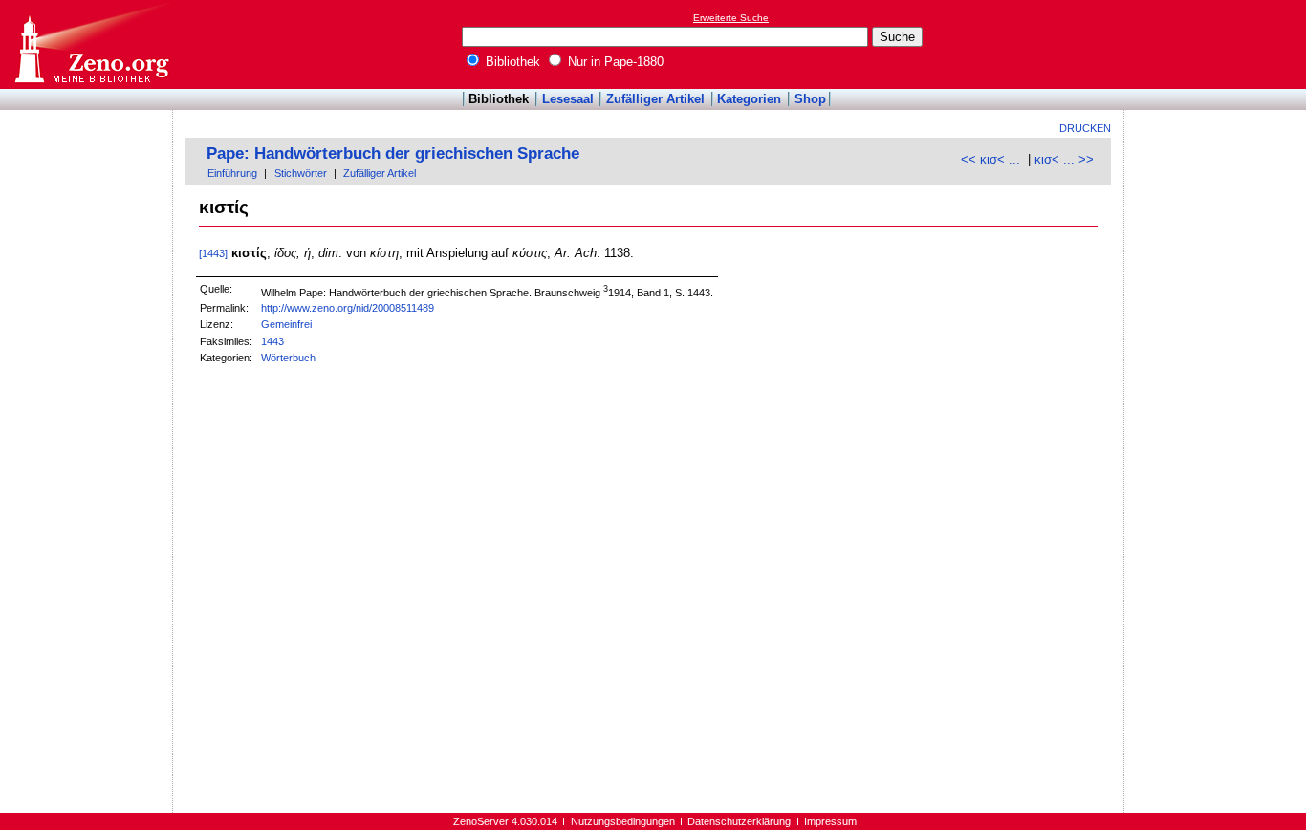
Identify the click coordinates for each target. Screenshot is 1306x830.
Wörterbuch (288, 357)
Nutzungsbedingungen (623, 821)
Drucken (1085, 128)
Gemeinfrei (286, 324)
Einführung (232, 173)
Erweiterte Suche (731, 17)
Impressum (830, 821)
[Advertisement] (1218, 44)
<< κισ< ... (990, 159)
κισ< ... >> (1064, 159)
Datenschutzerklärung (739, 821)
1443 (272, 341)
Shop (810, 99)
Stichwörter (300, 173)
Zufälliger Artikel (655, 99)
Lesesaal (568, 99)
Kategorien (749, 99)
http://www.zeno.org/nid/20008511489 (347, 308)
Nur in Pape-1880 (614, 62)
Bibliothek (511, 62)
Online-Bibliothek (91, 44)
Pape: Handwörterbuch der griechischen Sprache (393, 153)
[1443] (213, 253)
